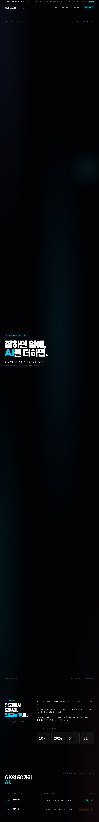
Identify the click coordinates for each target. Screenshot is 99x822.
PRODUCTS (65, 8)
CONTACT (88, 8)
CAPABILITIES (75, 8)
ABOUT (56, 8)
